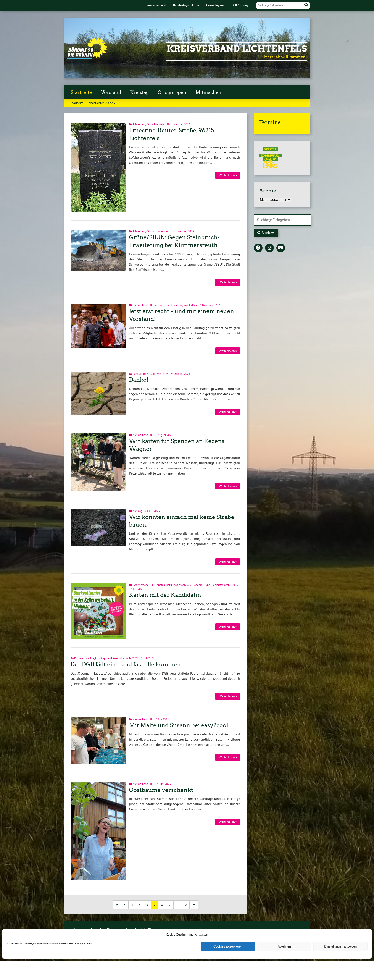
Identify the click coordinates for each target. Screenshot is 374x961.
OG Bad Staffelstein (157, 231)
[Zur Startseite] (87, 58)
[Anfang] (117, 905)
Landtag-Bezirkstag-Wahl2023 (150, 373)
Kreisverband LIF (143, 305)
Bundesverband (156, 5)
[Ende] (194, 905)
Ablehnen (284, 946)
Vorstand (111, 92)
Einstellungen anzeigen (340, 946)
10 (177, 904)
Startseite (81, 92)
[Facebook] (258, 248)
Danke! (138, 379)
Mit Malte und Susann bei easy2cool (178, 725)
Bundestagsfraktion (186, 5)
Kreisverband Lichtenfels (237, 49)
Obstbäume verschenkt (161, 790)
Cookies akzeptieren (227, 946)
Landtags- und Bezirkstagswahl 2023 (175, 305)
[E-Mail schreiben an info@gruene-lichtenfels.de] (280, 248)
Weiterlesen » (228, 175)
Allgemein (139, 124)
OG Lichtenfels (155, 124)
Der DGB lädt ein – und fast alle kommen (126, 664)
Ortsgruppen (172, 92)
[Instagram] (269, 248)
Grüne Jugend (215, 5)
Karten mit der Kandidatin (165, 594)
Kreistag (139, 92)
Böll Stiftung (240, 5)
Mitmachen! (209, 92)
